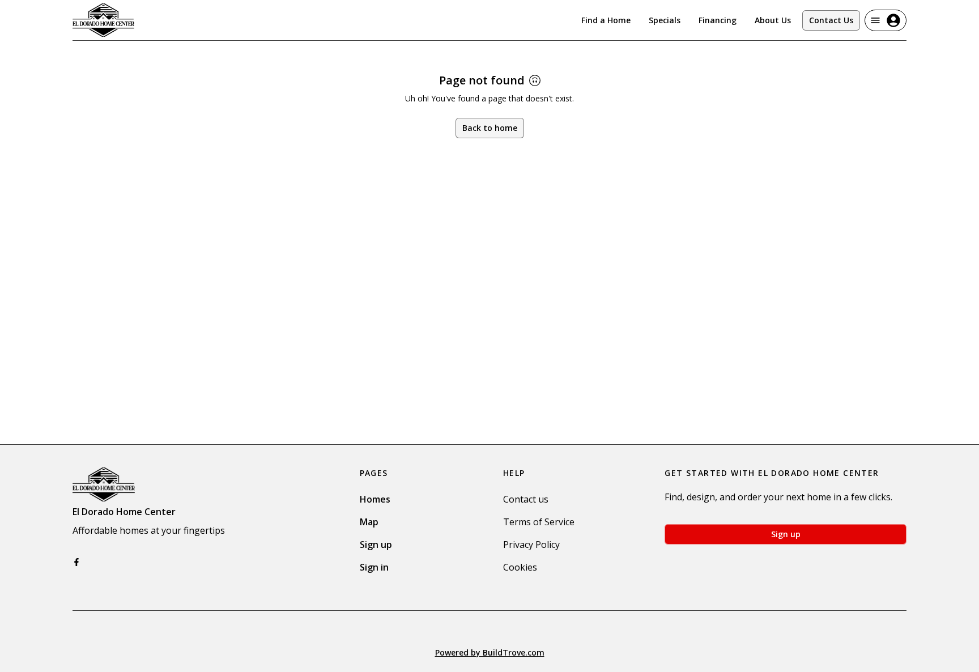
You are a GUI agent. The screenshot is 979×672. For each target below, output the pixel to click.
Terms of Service (538, 522)
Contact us (525, 499)
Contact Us (831, 20)
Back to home (489, 127)
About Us (773, 20)
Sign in (374, 567)
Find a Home (606, 20)
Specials (664, 20)
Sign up (376, 544)
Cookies (520, 567)
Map (369, 522)
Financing (718, 20)
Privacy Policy (531, 544)
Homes (375, 499)
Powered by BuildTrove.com (489, 652)
